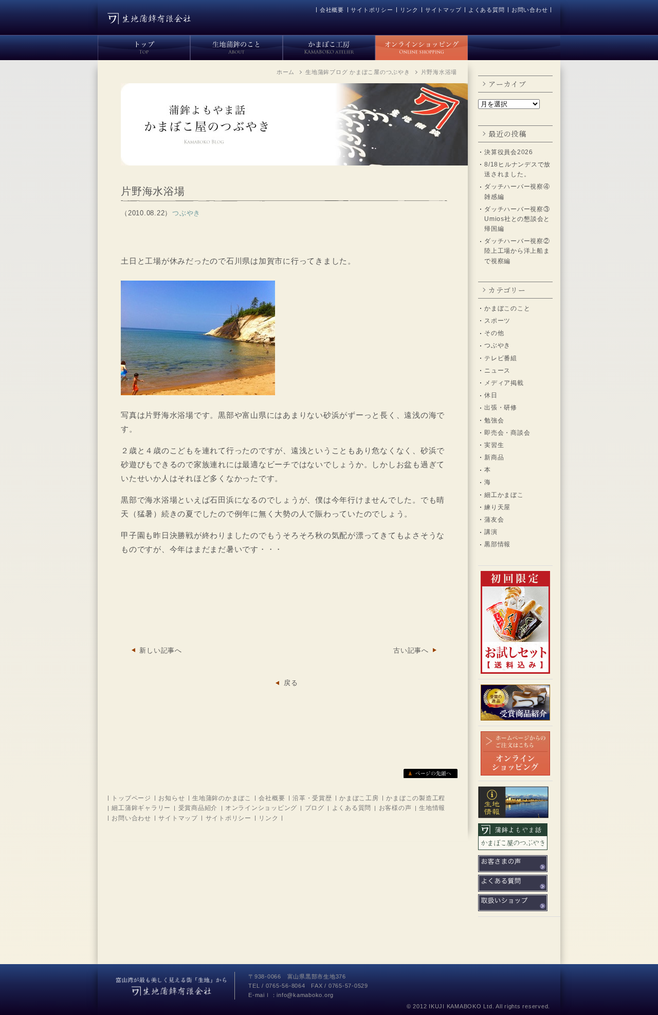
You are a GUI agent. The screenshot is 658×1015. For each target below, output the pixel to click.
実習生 (494, 445)
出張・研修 (500, 407)
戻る (291, 683)
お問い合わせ (529, 10)
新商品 (494, 457)
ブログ (314, 807)
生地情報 (432, 807)
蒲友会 (494, 519)
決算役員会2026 (508, 152)
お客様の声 (395, 807)
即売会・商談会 (507, 432)
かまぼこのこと (507, 308)
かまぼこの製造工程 (415, 798)
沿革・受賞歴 (312, 798)
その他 (494, 333)
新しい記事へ (160, 650)
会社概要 (332, 10)
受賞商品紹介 (198, 807)
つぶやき (497, 345)
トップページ (131, 798)
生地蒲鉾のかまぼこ (221, 798)
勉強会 (494, 420)
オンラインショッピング (261, 807)
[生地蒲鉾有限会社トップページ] (144, 45)
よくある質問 (486, 10)
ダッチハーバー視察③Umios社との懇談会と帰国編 (517, 219)
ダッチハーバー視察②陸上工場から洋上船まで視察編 (517, 250)
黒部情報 (497, 544)
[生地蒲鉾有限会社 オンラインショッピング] (421, 45)
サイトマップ (443, 10)
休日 (491, 395)
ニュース (497, 370)
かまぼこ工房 (359, 798)
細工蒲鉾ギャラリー (141, 807)
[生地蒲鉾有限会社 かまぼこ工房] (329, 45)
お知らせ (171, 798)
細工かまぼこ (504, 495)
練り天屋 (497, 507)
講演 (491, 532)
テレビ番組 (500, 358)
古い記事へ (411, 650)
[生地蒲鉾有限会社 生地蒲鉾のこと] (236, 45)
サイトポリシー (372, 10)
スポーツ (497, 320)
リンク (409, 10)
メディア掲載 (504, 382)
